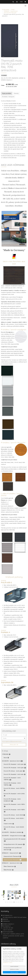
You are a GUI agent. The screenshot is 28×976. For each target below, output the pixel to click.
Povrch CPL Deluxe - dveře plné (14, 771)
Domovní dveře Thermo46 (12, 856)
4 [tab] (12, 902)
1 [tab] (6, 902)
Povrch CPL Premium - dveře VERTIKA (12, 784)
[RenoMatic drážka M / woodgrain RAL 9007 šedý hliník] (8, 401)
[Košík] (25, 2)
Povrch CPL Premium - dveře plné (14, 767)
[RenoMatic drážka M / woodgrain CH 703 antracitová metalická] (7, 411)
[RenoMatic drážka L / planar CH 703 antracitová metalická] (7, 537)
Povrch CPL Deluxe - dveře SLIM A (14, 819)
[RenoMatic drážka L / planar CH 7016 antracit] (20, 537)
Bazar (6, 757)
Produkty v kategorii (8, 96)
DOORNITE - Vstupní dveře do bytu (13, 835)
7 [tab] (18, 902)
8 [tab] (20, 902)
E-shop (12, 9)
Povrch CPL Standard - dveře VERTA (14, 805)
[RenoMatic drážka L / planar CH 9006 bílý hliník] (7, 569)
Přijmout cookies (14, 972)
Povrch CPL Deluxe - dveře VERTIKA (14, 789)
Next (26, 895)
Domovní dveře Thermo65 (10, 12)
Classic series (8, 823)
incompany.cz (7, 926)
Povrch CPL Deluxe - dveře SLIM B (14, 828)
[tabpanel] (14, 895)
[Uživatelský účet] (17, 2)
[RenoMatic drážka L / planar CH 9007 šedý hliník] (7, 547)
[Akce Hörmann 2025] (14, 228)
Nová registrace (6, 741)
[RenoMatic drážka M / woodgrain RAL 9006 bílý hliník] (7, 391)
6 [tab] (16, 902)
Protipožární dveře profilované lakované (13, 848)
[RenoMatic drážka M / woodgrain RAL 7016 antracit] (8, 435)
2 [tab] (8, 902)
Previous (2, 895)
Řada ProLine (8, 870)
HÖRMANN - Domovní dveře (11, 11)
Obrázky (16, 93)
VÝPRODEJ (6, 754)
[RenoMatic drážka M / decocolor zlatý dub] (7, 477)
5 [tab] (14, 902)
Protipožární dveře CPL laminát (14, 844)
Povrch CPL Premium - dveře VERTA (14, 810)
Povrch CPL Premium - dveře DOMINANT (12, 800)
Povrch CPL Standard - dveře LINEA (14, 794)
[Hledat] (13, 2)
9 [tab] (22, 902)
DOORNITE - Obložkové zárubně (12, 832)
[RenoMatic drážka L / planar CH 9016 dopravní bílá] (20, 547)
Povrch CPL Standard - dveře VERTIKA (12, 778)
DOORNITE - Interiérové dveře (12, 761)
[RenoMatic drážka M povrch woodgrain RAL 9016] (7, 381)
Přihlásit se (14, 744)
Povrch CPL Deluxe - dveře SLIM (14, 815)
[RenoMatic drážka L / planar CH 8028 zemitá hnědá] (7, 558)
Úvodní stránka (5, 9)
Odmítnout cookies (14, 969)
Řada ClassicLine (9, 866)
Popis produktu (6, 93)
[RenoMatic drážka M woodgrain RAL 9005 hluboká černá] (8, 370)
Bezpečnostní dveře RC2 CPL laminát (14, 840)
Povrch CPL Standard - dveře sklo (14, 774)
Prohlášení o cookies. (8, 962)
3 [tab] (10, 902)
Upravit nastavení (14, 966)
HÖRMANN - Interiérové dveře (11, 863)
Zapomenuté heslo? (16, 741)
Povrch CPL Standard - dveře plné (14, 764)
